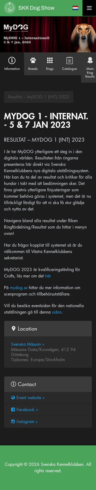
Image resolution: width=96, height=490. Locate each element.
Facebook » (27, 409)
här (48, 276)
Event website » (31, 397)
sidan (57, 312)
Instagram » (27, 421)
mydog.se (18, 287)
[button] (75, 8)
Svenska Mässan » (27, 344)
